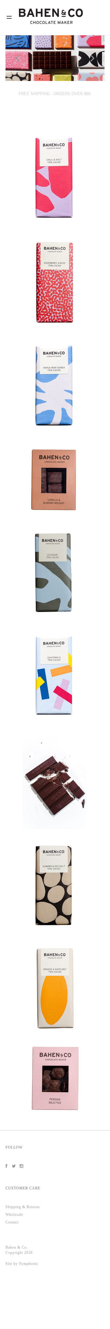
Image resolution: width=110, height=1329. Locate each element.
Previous (18, 58)
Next (92, 58)
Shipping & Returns (23, 1207)
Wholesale (14, 1214)
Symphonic (28, 1264)
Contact (12, 1222)
